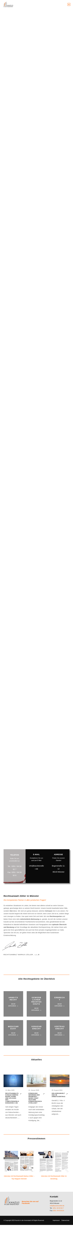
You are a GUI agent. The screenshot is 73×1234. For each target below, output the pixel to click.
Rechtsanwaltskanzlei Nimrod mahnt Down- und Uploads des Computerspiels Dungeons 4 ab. (12, 1098)
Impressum (56, 1220)
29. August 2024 (57, 1090)
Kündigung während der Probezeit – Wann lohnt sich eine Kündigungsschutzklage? (35, 1098)
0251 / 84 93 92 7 (58, 1208)
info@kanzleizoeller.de (57, 1205)
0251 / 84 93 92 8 (58, 1210)
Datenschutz (65, 1220)
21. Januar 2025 (33, 1090)
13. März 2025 (9, 1090)
